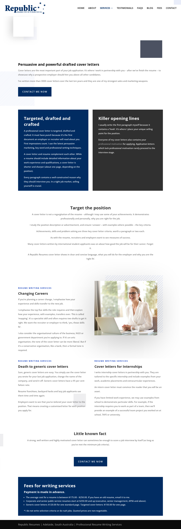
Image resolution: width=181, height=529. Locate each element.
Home (80, 8)
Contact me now (34, 91)
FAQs (140, 8)
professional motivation (110, 143)
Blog (150, 8)
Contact (171, 8)
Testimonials (125, 8)
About (92, 8)
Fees (159, 8)
